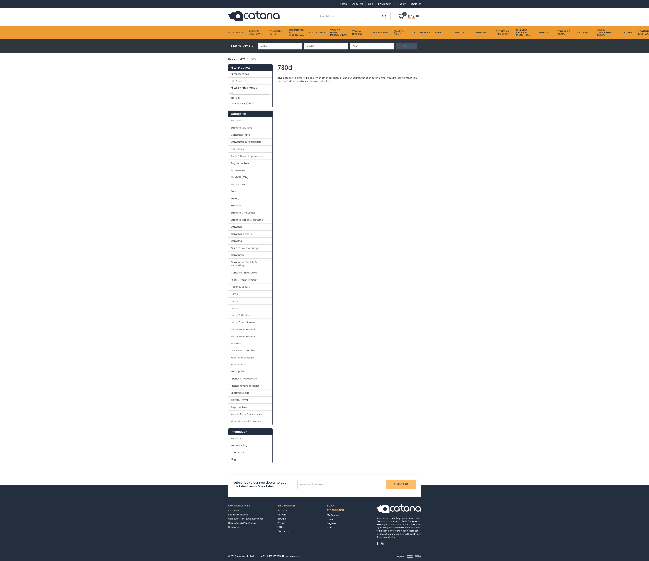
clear (250, 103)
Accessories (380, 32)
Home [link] (234, 294)
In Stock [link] (240, 81)
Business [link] (236, 205)
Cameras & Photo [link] (241, 234)
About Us (357, 3)
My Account (385, 3)
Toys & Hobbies (357, 32)
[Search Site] (384, 16)
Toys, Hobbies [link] (239, 407)
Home (343, 3)
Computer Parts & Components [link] (245, 518)
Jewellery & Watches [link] (243, 350)
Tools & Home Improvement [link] (248, 156)
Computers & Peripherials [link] (246, 142)
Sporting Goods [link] (240, 393)
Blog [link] (233, 459)
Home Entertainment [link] (243, 322)
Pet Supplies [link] (238, 371)
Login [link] (330, 519)
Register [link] (331, 523)
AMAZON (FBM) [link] (239, 177)
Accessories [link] (238, 170)
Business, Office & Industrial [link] (247, 219)
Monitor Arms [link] (239, 364)
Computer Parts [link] (240, 134)
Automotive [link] (238, 184)
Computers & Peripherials (296, 32)
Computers (625, 32)
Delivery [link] (282, 514)
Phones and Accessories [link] (245, 385)
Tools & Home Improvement (338, 32)
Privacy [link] (281, 523)
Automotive (422, 32)
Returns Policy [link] (239, 445)
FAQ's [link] (281, 527)
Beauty (459, 32)
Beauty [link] (235, 198)
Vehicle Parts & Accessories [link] (247, 414)
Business (481, 32)
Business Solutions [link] (241, 127)
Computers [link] (237, 255)
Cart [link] (329, 527)
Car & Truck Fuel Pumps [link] (245, 248)
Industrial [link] (236, 343)
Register (416, 3)
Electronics (317, 32)
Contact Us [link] (237, 452)
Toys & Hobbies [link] (240, 163)
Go (406, 46)
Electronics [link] (237, 149)
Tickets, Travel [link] (239, 400)
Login (403, 3)
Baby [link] (234, 191)
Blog (370, 3)
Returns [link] (282, 518)
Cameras (542, 32)
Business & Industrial (502, 32)
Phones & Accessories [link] (244, 378)
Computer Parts (275, 32)
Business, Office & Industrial (523, 32)
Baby (438, 32)
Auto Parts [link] (237, 120)
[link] (377, 544)
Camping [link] (236, 241)
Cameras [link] (236, 227)
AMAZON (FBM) (399, 32)
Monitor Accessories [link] (243, 357)
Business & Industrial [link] (243, 212)
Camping (582, 32)
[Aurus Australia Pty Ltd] (254, 15)
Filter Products (240, 67)
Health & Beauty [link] (240, 287)
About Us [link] (236, 438)
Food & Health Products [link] (245, 279)
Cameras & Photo (564, 32)
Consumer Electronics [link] (244, 272)
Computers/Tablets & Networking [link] (244, 263)
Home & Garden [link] (240, 315)
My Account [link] (333, 515)
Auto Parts (235, 32)
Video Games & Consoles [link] (246, 421)
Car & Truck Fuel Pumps (604, 32)
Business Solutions (255, 32)
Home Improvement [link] (243, 329)
